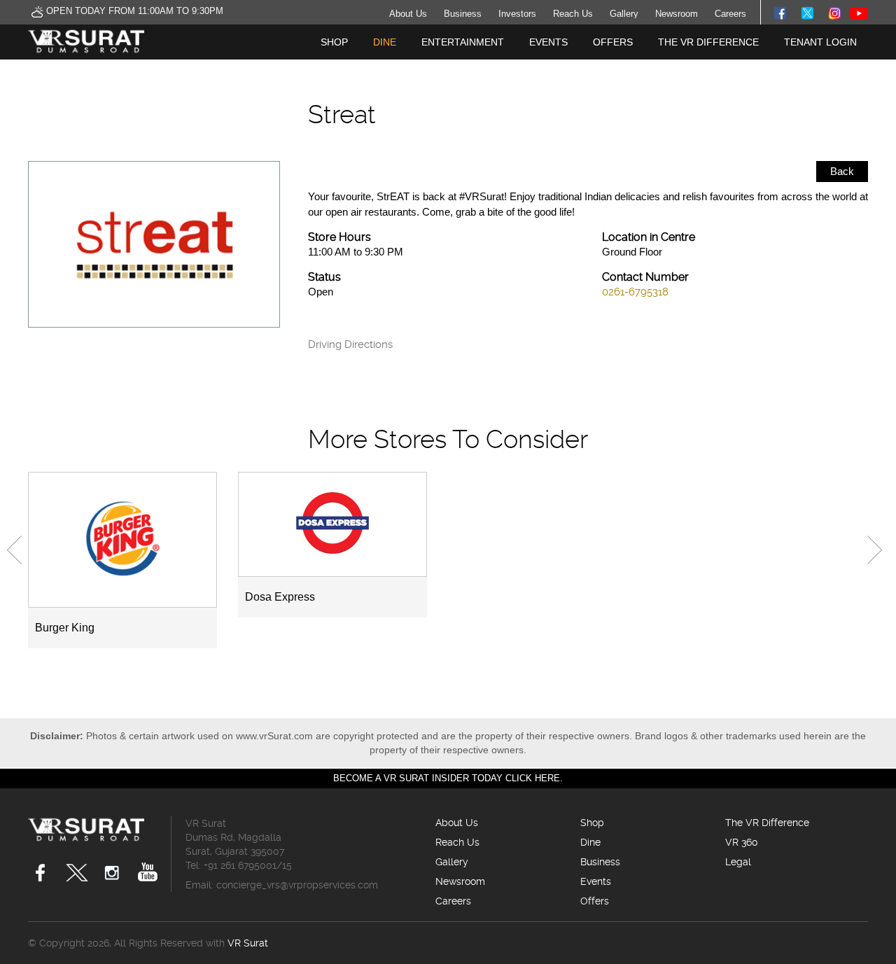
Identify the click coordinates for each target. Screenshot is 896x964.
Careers (730, 13)
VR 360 (741, 842)
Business (463, 13)
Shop (334, 42)
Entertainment (462, 42)
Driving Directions (350, 345)
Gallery (624, 13)
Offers (613, 42)
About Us (408, 13)
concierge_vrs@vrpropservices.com (297, 884)
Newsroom (676, 13)
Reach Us (573, 13)
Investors (517, 13)
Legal (738, 861)
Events (548, 42)
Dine (384, 42)
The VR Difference (708, 42)
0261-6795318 (635, 292)
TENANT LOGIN (820, 42)
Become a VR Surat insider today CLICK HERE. (448, 778)
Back (842, 171)
